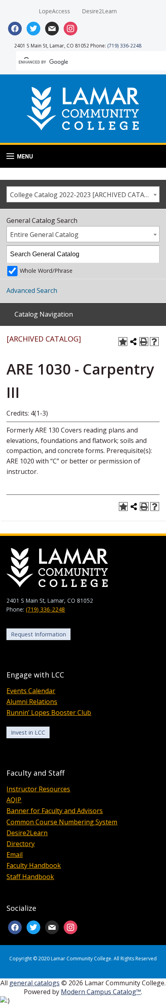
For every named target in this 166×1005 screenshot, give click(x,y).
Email (14, 854)
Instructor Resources (38, 789)
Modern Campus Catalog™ (101, 991)
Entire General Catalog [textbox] (44, 234)
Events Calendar (30, 690)
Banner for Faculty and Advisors (54, 810)
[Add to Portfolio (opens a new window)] (122, 341)
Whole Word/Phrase (46, 270)
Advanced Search (31, 290)
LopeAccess (54, 11)
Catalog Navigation (44, 314)
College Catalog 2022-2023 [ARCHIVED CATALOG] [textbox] (84, 194)
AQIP (13, 799)
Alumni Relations (31, 701)
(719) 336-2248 (124, 45)
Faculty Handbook (33, 865)
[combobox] (83, 194)
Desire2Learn (99, 11)
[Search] (151, 254)
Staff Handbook (30, 876)
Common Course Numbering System (61, 822)
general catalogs (34, 982)
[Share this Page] (133, 341)
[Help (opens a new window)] (154, 341)
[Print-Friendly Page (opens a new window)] (143, 341)
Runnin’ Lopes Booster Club (48, 712)
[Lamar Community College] (83, 107)
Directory (20, 843)
